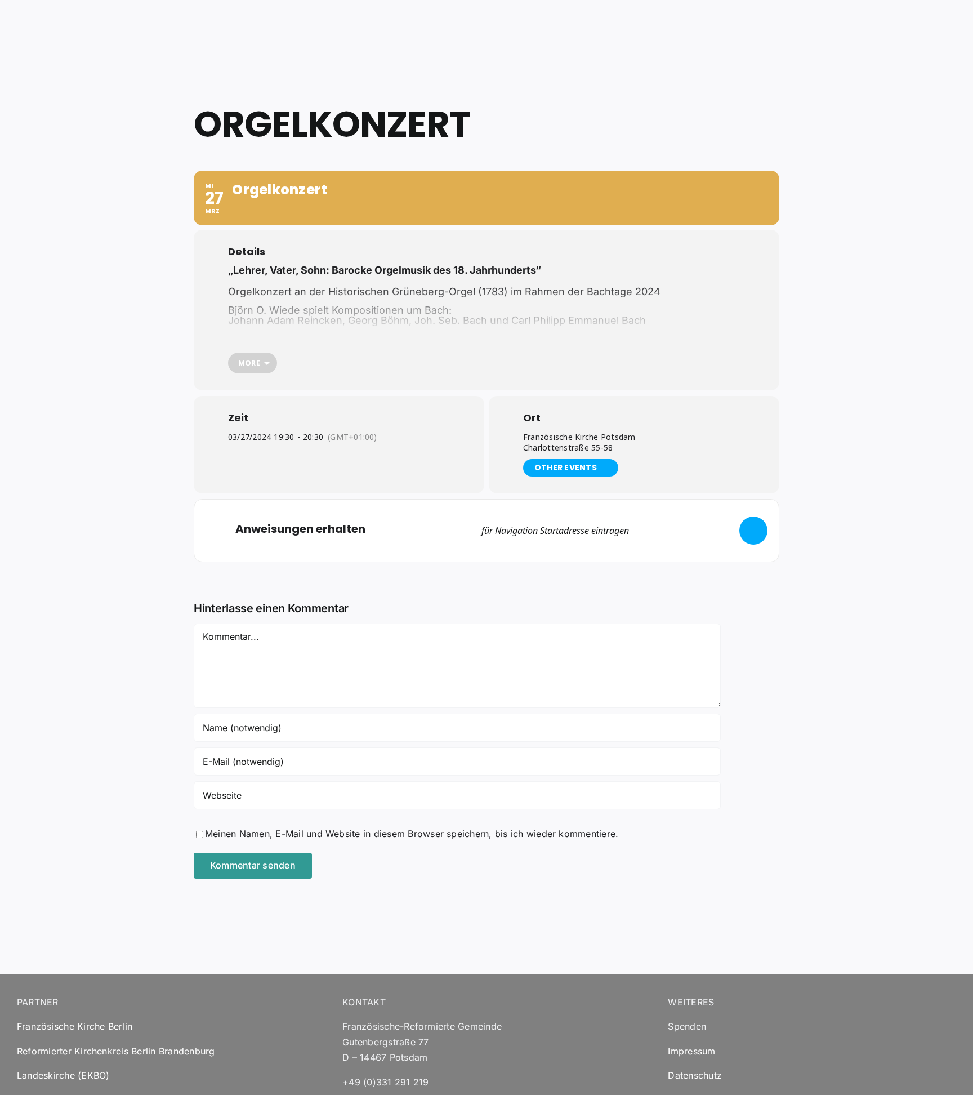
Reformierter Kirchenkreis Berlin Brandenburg (116, 1051)
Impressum (691, 1051)
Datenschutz (695, 1075)
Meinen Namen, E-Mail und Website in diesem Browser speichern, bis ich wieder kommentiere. (411, 833)
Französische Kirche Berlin (74, 1026)
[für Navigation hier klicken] (753, 531)
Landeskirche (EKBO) (63, 1075)
